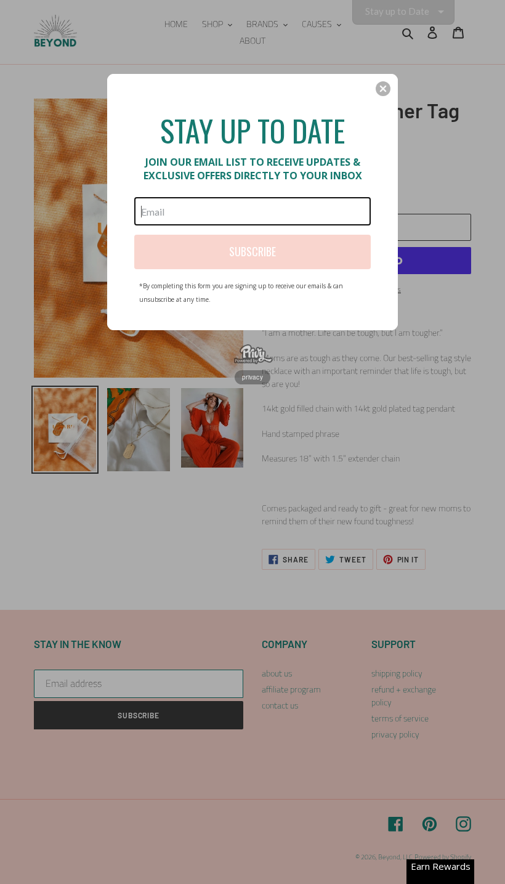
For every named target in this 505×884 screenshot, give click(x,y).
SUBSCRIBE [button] (252, 251)
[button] (383, 88)
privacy (252, 377)
